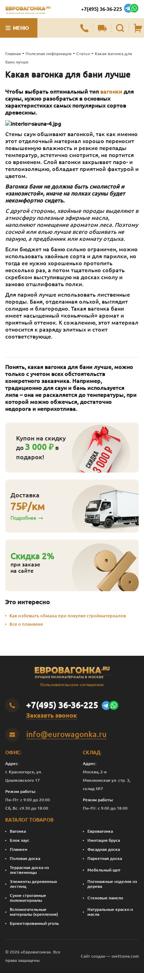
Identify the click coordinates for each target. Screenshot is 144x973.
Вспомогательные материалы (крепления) (34, 911)
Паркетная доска (104, 858)
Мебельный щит (104, 870)
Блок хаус (19, 840)
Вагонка (18, 831)
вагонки (111, 91)
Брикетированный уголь (34, 923)
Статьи (83, 53)
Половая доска (25, 858)
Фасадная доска (103, 849)
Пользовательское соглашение (72, 684)
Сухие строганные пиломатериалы (28, 898)
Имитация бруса (103, 840)
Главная (13, 53)
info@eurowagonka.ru (66, 734)
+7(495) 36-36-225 (101, 9)
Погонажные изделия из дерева (112, 884)
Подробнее (23, 518)
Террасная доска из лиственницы (29, 870)
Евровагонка (100, 831)
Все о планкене (26, 624)
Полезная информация (49, 53)
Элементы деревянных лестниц (33, 884)
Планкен (18, 849)
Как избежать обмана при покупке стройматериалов (67, 615)
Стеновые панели (105, 898)
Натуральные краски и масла (110, 911)
